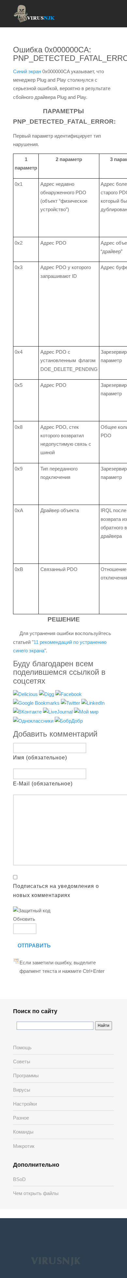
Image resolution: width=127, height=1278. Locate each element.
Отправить (34, 945)
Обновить (24, 919)
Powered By (55, 1261)
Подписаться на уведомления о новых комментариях (56, 890)
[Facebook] (68, 694)
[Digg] (47, 694)
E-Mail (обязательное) (43, 783)
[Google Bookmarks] (37, 702)
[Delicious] (26, 694)
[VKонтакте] (28, 711)
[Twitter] (71, 702)
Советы (21, 1061)
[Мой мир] (86, 711)
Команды (23, 1132)
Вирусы (21, 1090)
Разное (21, 1118)
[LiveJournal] (58, 711)
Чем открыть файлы (36, 1193)
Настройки (25, 1104)
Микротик (24, 1146)
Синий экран (27, 71)
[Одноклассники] (34, 720)
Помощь (22, 1047)
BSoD (19, 1179)
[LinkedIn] (93, 702)
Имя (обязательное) (40, 757)
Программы (26, 1075)
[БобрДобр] (69, 720)
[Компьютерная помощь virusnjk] (34, 14)
